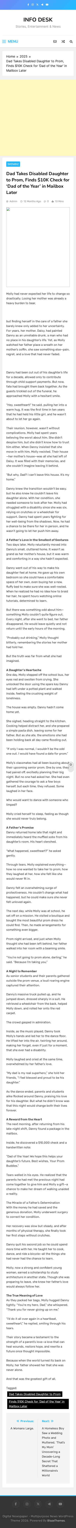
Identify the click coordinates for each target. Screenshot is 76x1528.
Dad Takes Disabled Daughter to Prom (35, 1394)
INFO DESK (38, 19)
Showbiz (13, 164)
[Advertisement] (38, 118)
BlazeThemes (56, 1520)
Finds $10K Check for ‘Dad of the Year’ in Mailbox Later (37, 1404)
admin (13, 201)
